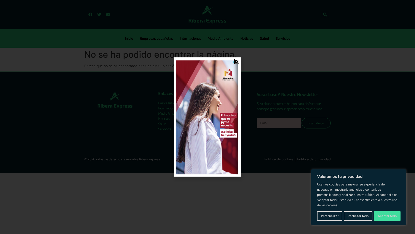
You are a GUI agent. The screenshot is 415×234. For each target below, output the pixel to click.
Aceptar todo (387, 216)
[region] (358, 197)
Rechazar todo (358, 216)
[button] (236, 61)
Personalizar (329, 216)
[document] (207, 117)
